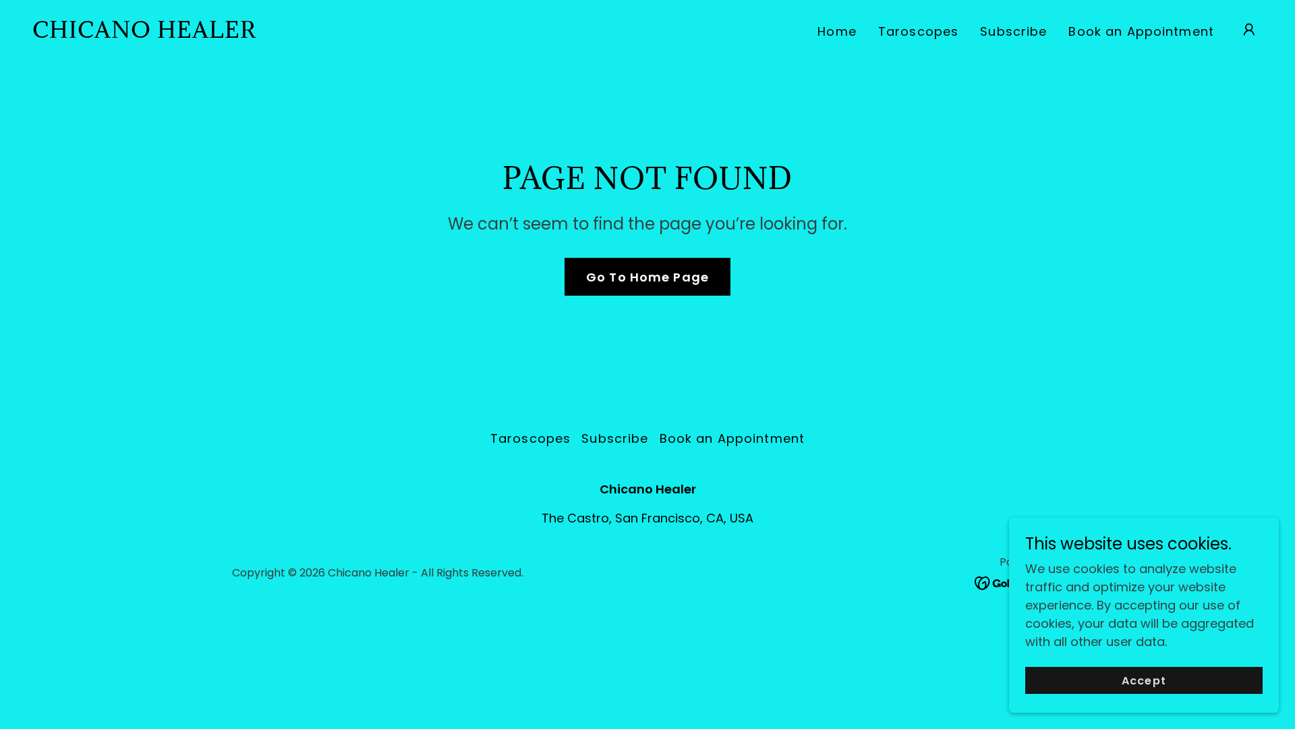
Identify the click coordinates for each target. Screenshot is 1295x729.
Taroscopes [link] (918, 31)
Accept (1144, 680)
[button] (1249, 29)
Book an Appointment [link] (1141, 31)
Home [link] (837, 31)
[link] (144, 33)
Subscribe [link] (1013, 31)
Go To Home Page (647, 277)
